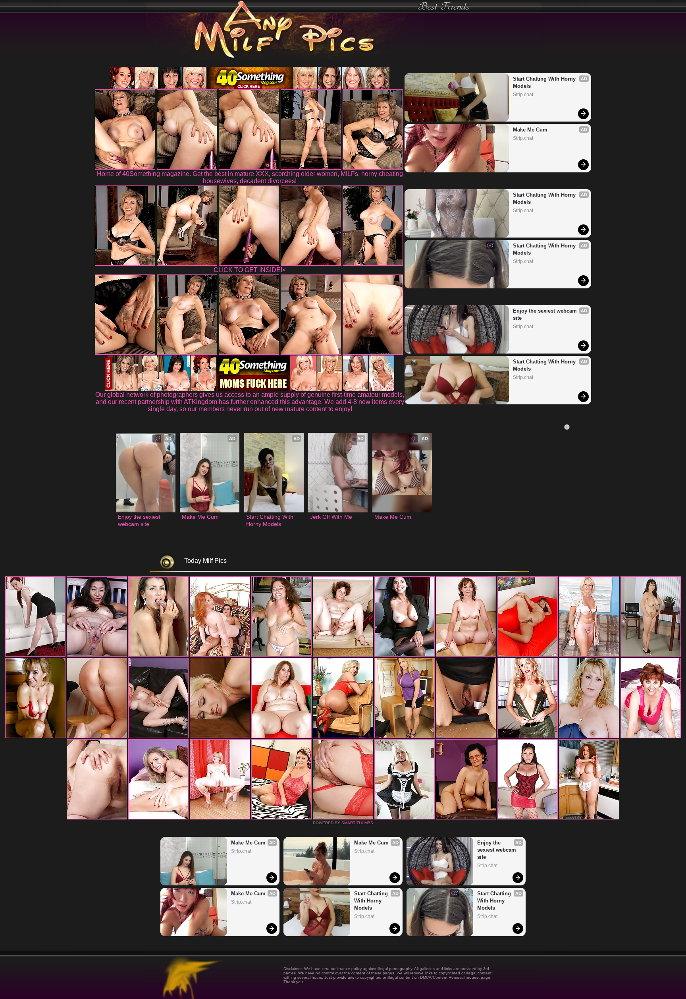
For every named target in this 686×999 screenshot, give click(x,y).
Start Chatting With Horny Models (545, 82)
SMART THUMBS (357, 823)
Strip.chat (523, 94)
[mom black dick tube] (158, 818)
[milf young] (281, 818)
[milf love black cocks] (97, 818)
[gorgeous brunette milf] (343, 818)
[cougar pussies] (97, 736)
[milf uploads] (589, 736)
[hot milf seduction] (158, 655)
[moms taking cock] (343, 655)
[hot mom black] (589, 818)
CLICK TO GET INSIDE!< (250, 270)
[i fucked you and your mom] (650, 736)
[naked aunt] (589, 655)
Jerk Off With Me (331, 517)
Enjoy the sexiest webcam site (545, 314)
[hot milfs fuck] (527, 818)
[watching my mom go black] (220, 655)
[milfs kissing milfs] (35, 736)
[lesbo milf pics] (343, 736)
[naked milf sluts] (466, 736)
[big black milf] (466, 655)
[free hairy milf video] (466, 818)
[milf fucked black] (220, 818)
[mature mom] (527, 655)
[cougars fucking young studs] (281, 655)
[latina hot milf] (281, 736)
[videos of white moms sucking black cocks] (404, 818)
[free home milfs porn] (404, 736)
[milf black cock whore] (220, 736)
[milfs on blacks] (650, 655)
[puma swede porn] (35, 655)
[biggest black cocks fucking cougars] (158, 736)
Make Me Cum (530, 130)
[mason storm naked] (404, 655)
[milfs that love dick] (527, 736)
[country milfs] (97, 655)
